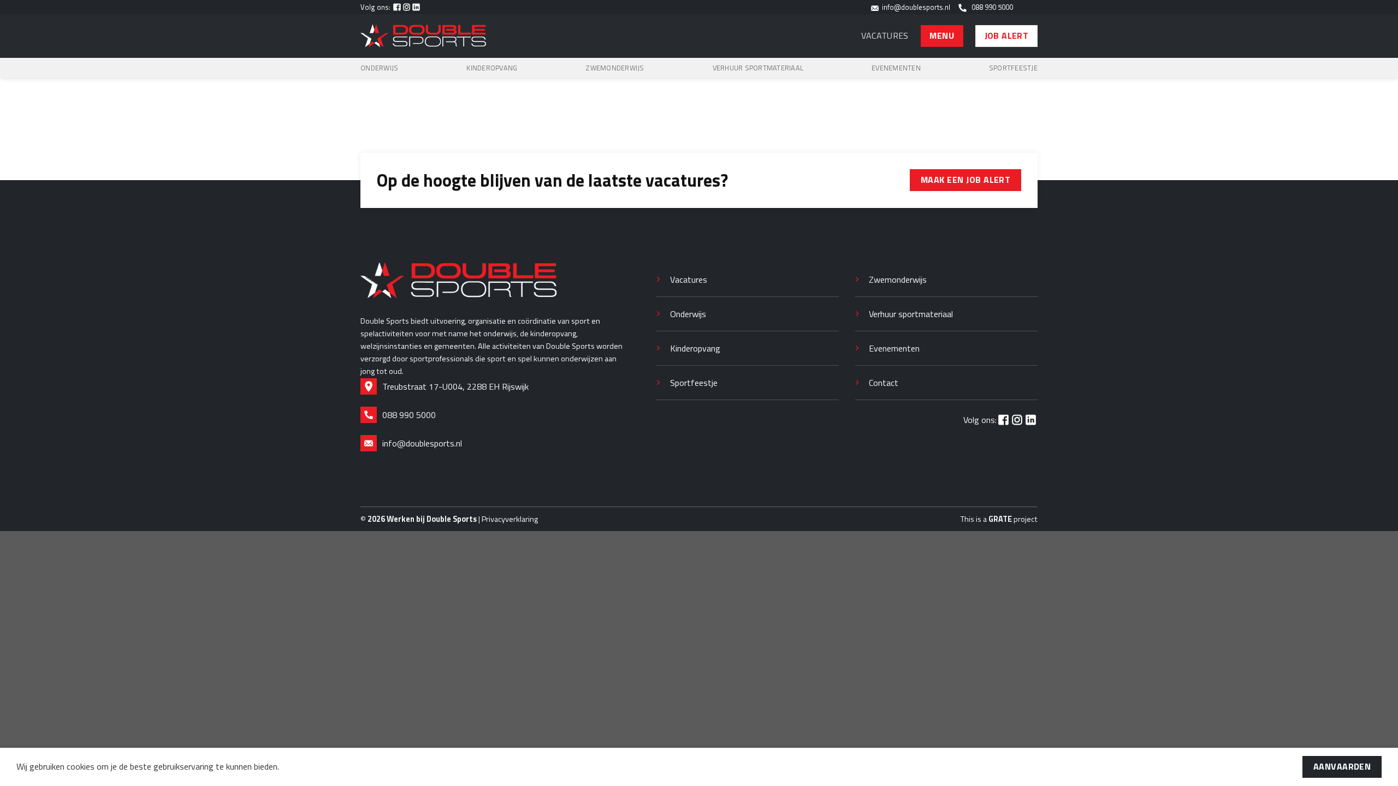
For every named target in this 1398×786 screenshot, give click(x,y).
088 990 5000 (990, 7)
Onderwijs (379, 67)
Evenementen (896, 67)
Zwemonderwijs (614, 67)
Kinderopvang (491, 67)
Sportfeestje (1013, 67)
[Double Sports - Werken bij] (423, 36)
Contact (883, 382)
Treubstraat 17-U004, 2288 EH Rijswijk (455, 386)
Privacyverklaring (510, 519)
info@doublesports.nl (914, 7)
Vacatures (885, 35)
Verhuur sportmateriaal (758, 67)
